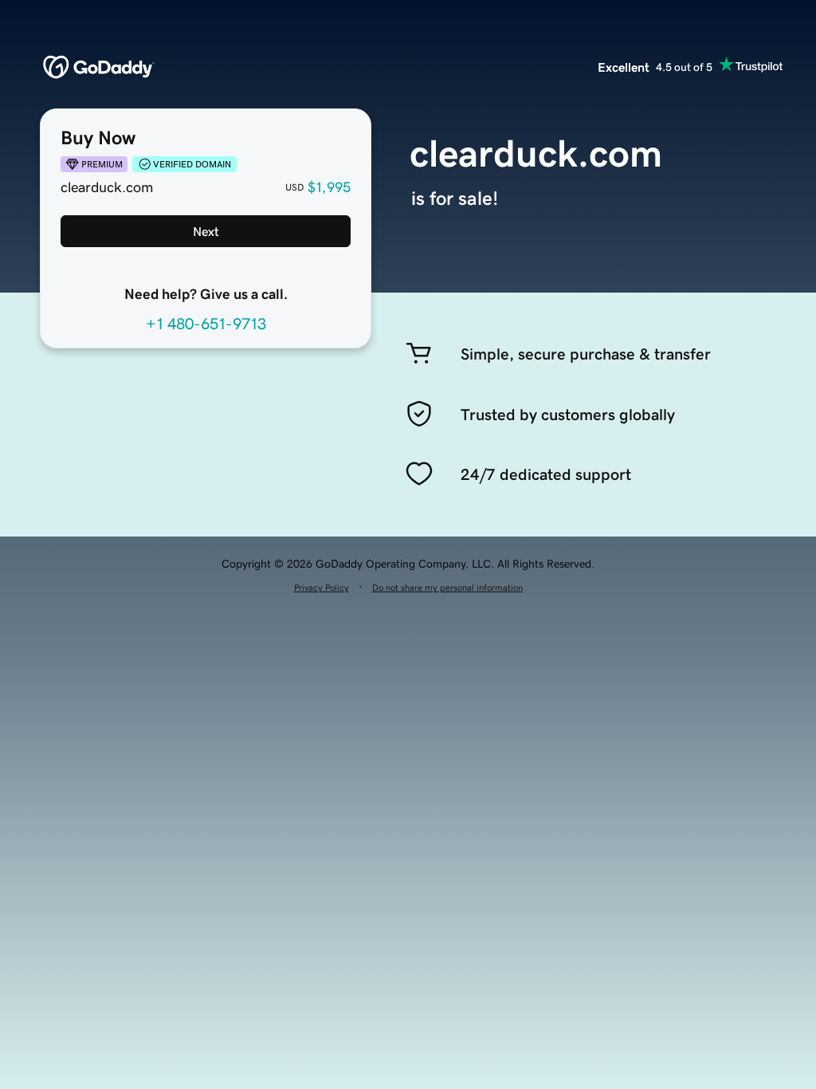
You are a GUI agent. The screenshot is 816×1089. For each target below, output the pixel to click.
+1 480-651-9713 (206, 324)
